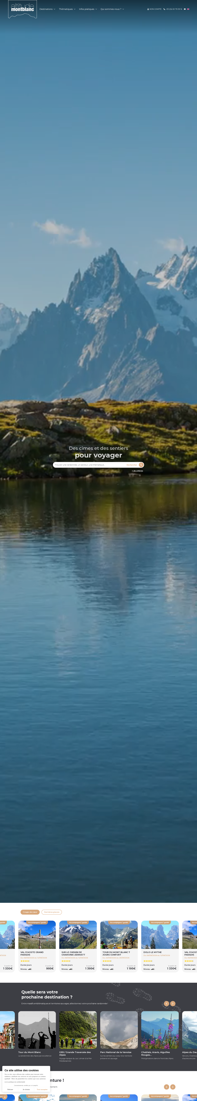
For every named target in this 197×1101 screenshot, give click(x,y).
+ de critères (137, 471)
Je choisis (26, 1089)
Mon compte (155, 9)
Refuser (10, 1089)
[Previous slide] (166, 1087)
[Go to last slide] (166, 1003)
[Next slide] (172, 1003)
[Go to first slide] (172, 1087)
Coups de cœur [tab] (30, 912)
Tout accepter (42, 1089)
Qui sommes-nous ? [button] (111, 9)
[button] (5, 1097)
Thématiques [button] (66, 9)
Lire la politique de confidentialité (15, 1082)
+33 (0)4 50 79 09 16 (173, 9)
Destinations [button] (46, 9)
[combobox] (89, 465)
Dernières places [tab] (51, 912)
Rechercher (132, 465)
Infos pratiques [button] (87, 9)
